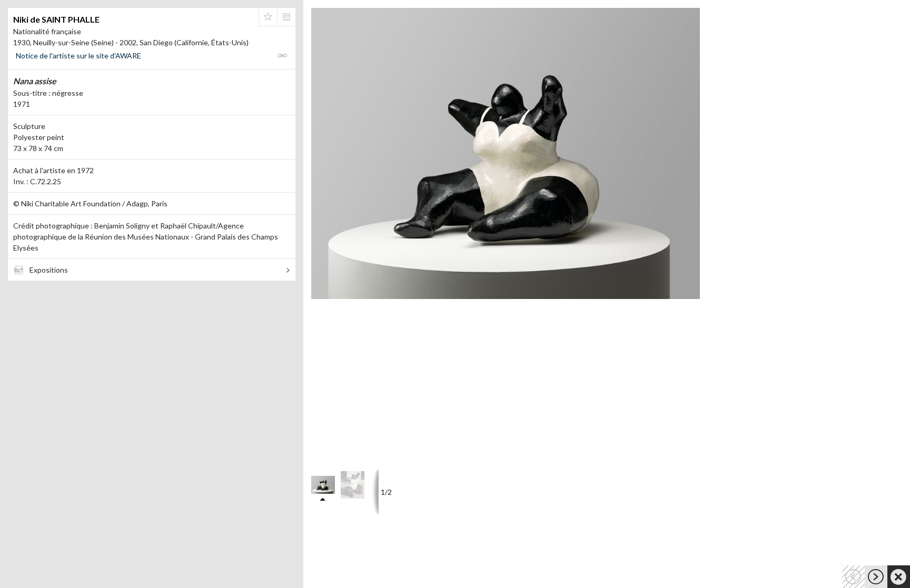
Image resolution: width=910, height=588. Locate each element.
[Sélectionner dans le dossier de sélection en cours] (268, 17)
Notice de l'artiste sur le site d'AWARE (78, 55)
